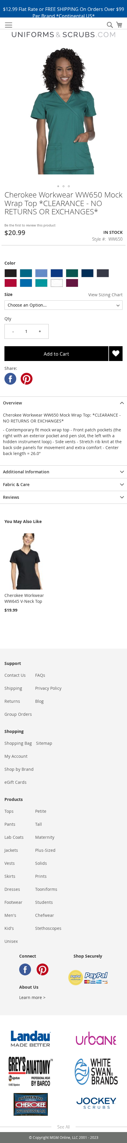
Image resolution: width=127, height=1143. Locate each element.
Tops (9, 811)
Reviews (11, 497)
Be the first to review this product (30, 225)
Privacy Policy (48, 688)
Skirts (9, 876)
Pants (9, 824)
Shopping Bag (18, 743)
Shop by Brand (19, 769)
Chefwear (44, 915)
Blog (39, 701)
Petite (40, 811)
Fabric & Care (16, 484)
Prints (41, 876)
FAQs (40, 675)
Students (44, 902)
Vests (9, 863)
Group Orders (18, 714)
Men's (10, 915)
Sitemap (44, 743)
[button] (58, 186)
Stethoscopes (48, 928)
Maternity (44, 837)
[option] (10, 273)
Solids (41, 863)
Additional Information (26, 472)
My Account (15, 756)
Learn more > (32, 997)
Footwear (13, 902)
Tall (38, 824)
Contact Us (15, 675)
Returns (12, 701)
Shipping (13, 688)
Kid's (9, 928)
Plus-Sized (45, 850)
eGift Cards (15, 782)
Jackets (11, 850)
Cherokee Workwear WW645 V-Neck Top (24, 598)
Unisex (11, 941)
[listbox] (63, 279)
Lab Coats (14, 837)
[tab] (63, 402)
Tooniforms (46, 889)
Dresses (12, 889)
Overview (12, 403)
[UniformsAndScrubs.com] (63, 34)
